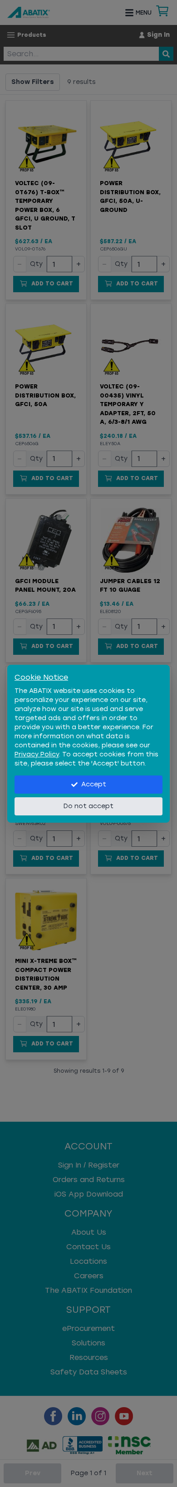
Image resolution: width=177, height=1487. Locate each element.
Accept (93, 784)
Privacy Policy (37, 754)
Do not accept (88, 806)
